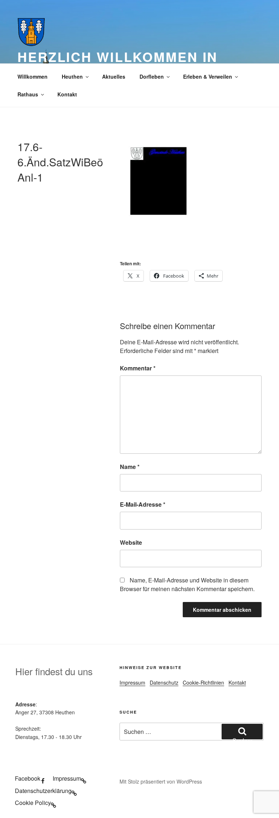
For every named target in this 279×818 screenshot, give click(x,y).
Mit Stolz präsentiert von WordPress (161, 781)
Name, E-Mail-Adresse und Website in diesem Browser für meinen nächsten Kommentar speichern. (187, 584)
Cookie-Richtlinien (203, 682)
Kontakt (67, 94)
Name (130, 466)
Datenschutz (164, 682)
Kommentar (137, 368)
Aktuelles (113, 76)
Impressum (132, 682)
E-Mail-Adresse (142, 504)
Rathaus (27, 94)
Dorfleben (152, 76)
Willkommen (32, 76)
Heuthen (72, 76)
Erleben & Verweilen (207, 76)
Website (131, 542)
